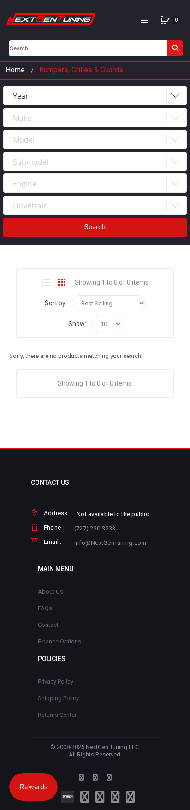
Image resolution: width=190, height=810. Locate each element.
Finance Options (59, 641)
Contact (48, 624)
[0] (165, 20)
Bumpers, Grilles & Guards (81, 70)
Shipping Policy (58, 698)
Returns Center (57, 714)
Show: (77, 324)
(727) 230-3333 (95, 528)
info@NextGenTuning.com (110, 542)
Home (15, 70)
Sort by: (56, 303)
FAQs (45, 608)
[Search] (175, 48)
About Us (50, 591)
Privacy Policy (55, 681)
